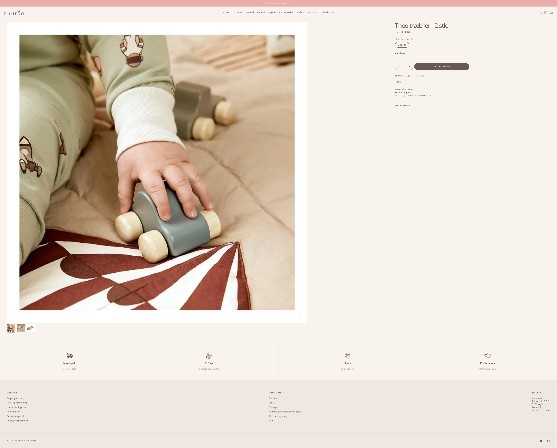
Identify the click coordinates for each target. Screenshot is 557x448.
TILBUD (226, 12)
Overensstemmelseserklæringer (285, 411)
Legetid (272, 12)
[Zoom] (300, 316)
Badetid (261, 12)
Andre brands (327, 12)
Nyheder (238, 12)
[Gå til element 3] (30, 328)
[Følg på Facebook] (541, 440)
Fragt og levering (15, 398)
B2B (271, 420)
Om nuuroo (274, 398)
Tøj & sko (312, 12)
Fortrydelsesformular (17, 420)
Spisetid (250, 12)
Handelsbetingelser (16, 407)
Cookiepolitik (13, 411)
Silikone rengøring (278, 416)
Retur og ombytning (17, 402)
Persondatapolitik (16, 416)
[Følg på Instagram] (548, 440)
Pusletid (300, 12)
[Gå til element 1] (11, 328)
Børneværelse (286, 12)
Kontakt (272, 402)
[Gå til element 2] (21, 328)
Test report (274, 407)
